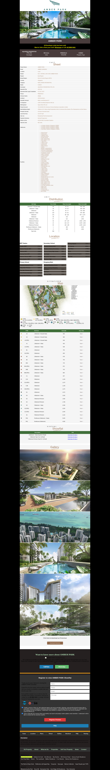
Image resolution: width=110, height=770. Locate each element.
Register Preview (55, 720)
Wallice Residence (50, 759)
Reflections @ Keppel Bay (42, 764)
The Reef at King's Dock (27, 764)
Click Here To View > (73, 435)
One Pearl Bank (25, 759)
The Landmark (40, 759)
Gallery (59, 733)
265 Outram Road (65, 757)
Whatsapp (58, 47)
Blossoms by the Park (27, 769)
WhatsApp (61, 667)
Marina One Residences (72, 759)
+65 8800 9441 (71, 47)
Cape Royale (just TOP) (81, 764)
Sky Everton (56, 757)
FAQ (77, 733)
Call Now (46, 667)
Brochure (68, 733)
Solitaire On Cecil (38, 757)
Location (33, 733)
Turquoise (53, 764)
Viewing (86, 733)
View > (81, 333)
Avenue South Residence (79, 757)
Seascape (60, 764)
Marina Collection (69, 764)
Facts (24, 733)
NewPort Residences (26, 757)
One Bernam (47, 757)
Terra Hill (36, 769)
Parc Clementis (71, 769)
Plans (41, 733)
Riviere (33, 759)
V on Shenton (60, 759)
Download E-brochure (55, 643)
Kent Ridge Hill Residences (58, 769)
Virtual (51, 733)
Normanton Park (44, 769)
